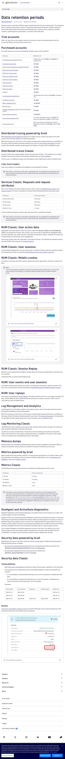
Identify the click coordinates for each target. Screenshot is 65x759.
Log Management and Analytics (11, 96)
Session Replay (23, 396)
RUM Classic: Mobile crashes (10, 76)
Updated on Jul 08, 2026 (30, 21)
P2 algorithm (49, 492)
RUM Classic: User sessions (10, 73)
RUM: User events (7, 82)
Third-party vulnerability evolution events (13, 608)
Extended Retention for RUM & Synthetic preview (46, 387)
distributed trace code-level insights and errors (39, 252)
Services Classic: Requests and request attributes (16, 67)
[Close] (62, 746)
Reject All (57, 755)
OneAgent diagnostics (8, 109)
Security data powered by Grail (11, 118)
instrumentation (46, 156)
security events (38, 541)
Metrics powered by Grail (9, 103)
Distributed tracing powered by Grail (12, 60)
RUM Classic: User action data (10, 70)
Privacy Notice (53, 752)
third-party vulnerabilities (16, 567)
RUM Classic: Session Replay (10, 79)
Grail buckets (55, 541)
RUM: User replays (7, 89)
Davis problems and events (10, 114)
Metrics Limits (21, 459)
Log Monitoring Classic (8, 100)
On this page (6, 9)
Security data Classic (8, 124)
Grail (5, 411)
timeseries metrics (28, 241)
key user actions (8, 239)
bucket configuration (48, 143)
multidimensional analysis (49, 188)
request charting (6, 191)
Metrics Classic (7, 106)
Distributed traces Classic (9, 64)
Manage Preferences (7, 755)
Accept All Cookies (45, 755)
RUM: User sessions (8, 85)
